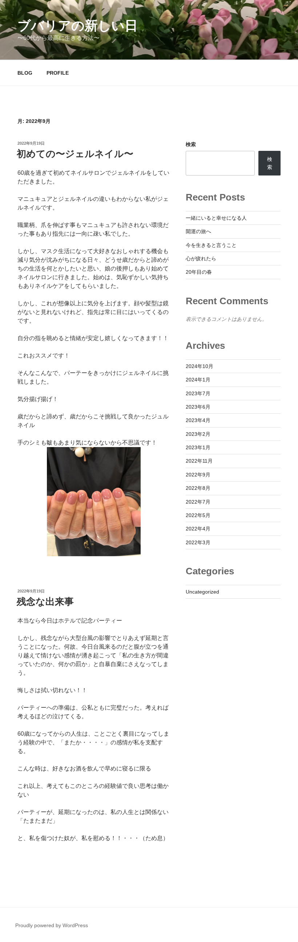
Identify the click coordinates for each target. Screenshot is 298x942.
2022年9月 (198, 475)
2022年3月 (198, 542)
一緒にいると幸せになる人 (216, 218)
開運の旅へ (198, 231)
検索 (191, 144)
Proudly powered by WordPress (51, 925)
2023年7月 (198, 393)
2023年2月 (198, 434)
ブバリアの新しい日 (77, 25)
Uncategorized (202, 592)
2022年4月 (198, 529)
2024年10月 (199, 366)
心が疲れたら (201, 258)
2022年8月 (198, 488)
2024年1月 (198, 380)
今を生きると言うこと (211, 245)
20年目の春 (199, 272)
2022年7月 (198, 502)
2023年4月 (198, 420)
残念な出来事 (45, 601)
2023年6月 (198, 407)
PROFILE (58, 73)
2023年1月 (198, 447)
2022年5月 (198, 515)
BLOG (24, 73)
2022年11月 (199, 461)
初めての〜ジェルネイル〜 (75, 153)
